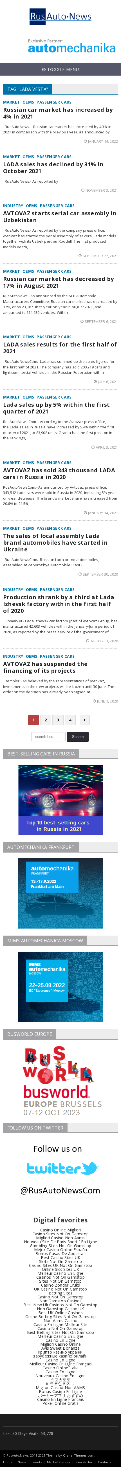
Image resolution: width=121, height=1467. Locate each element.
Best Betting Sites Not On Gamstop (60, 1332)
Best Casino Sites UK (60, 1257)
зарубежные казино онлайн (60, 1356)
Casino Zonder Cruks (60, 1285)
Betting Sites (61, 1293)
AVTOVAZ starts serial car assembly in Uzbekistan (59, 216)
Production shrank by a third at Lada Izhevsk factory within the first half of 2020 (59, 603)
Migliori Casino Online (60, 1344)
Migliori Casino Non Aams (60, 1237)
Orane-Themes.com (79, 1455)
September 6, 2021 (101, 321)
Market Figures (58, 1462)
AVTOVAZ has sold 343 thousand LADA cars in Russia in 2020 (59, 473)
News (22, 1462)
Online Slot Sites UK (60, 1269)
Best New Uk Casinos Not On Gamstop (60, 1304)
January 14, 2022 (103, 141)
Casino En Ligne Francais (60, 1399)
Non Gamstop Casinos (60, 1300)
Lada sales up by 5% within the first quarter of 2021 (56, 408)
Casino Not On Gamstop (60, 1297)
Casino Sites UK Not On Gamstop (60, 1265)
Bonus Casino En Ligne (60, 1391)
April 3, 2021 (107, 447)
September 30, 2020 (100, 574)
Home (8, 1462)
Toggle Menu (62, 69)
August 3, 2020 (104, 640)
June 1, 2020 (107, 701)
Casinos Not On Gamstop (60, 1277)
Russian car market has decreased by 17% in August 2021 (58, 282)
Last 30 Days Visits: (22, 1433)
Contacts (104, 1462)
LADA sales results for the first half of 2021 (60, 348)
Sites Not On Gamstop (60, 1281)
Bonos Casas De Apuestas (60, 1253)
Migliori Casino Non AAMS (60, 1387)
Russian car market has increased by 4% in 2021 (58, 113)
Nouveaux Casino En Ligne (60, 1375)
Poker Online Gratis (60, 1403)
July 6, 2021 (108, 381)
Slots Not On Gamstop (60, 1261)
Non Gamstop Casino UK (60, 1308)
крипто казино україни (60, 1352)
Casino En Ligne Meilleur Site (60, 1324)
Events (37, 1462)
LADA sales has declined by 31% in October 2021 (53, 167)
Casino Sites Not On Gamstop (60, 1233)
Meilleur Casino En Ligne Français (60, 1364)
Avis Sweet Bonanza (60, 1348)
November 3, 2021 (102, 190)
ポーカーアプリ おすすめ (60, 1395)
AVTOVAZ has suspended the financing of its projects (45, 667)
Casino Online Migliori (60, 1230)
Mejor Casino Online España (60, 1249)
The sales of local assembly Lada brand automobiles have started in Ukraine (55, 542)
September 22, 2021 (100, 255)
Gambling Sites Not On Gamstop (60, 1245)
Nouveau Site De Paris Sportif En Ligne (60, 1241)
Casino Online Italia (60, 1367)
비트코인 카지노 (60, 1383)
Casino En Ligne (60, 1340)
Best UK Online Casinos (60, 1312)
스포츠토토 (60, 1379)
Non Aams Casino (60, 1320)
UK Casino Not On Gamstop (60, 1289)
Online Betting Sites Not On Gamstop (60, 1316)
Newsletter (84, 1462)
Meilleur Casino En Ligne (60, 1273)
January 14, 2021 (103, 512)
